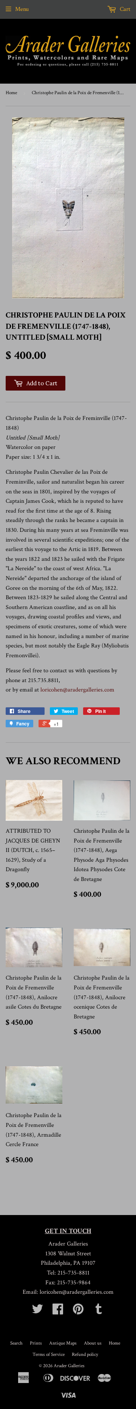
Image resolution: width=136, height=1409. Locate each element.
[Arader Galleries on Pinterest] (78, 1312)
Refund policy (85, 1354)
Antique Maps (63, 1343)
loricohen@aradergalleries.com (77, 690)
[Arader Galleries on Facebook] (57, 1312)
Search (16, 1343)
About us (93, 1343)
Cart (124, 9)
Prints (36, 1343)
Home (11, 93)
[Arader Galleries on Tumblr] (98, 1312)
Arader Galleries (69, 1366)
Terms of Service (48, 1354)
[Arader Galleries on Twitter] (37, 1312)
